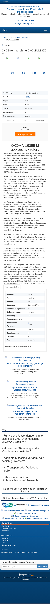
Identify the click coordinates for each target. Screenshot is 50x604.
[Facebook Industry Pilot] (17, 556)
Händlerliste (6, 526)
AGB (3, 543)
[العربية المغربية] (24, 2)
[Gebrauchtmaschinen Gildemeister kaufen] (25, 515)
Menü (4, 29)
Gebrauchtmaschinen (9, 528)
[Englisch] (15, 2)
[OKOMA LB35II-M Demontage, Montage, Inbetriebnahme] (25, 358)
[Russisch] (19, 2)
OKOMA (27, 97)
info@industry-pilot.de (25, 23)
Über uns (5, 538)
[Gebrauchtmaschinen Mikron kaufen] (36, 518)
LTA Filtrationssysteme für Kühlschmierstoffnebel (25, 412)
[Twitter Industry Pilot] (21, 556)
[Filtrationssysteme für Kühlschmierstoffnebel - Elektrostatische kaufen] (25, 406)
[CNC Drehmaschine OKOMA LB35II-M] (11, 73)
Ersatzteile (5, 531)
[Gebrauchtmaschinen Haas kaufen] (13, 518)
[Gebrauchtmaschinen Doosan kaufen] (7, 504)
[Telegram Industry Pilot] (25, 556)
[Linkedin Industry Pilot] (29, 556)
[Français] (28, 2)
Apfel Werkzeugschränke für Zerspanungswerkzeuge (25, 388)
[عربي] (32, 2)
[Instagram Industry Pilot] (33, 556)
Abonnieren (42, 566)
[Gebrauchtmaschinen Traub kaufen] (25, 513)
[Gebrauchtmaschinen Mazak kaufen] (37, 504)
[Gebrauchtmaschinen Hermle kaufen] (13, 510)
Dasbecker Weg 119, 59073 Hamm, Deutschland (19, 552)
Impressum (5, 540)
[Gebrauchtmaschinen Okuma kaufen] (19, 504)
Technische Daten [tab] (12, 287)
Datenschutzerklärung (9, 545)
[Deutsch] (11, 2)
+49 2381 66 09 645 (25, 20)
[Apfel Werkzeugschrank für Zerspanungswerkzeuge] (25, 382)
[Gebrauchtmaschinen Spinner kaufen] (37, 510)
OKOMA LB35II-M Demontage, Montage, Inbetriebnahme (25, 364)
